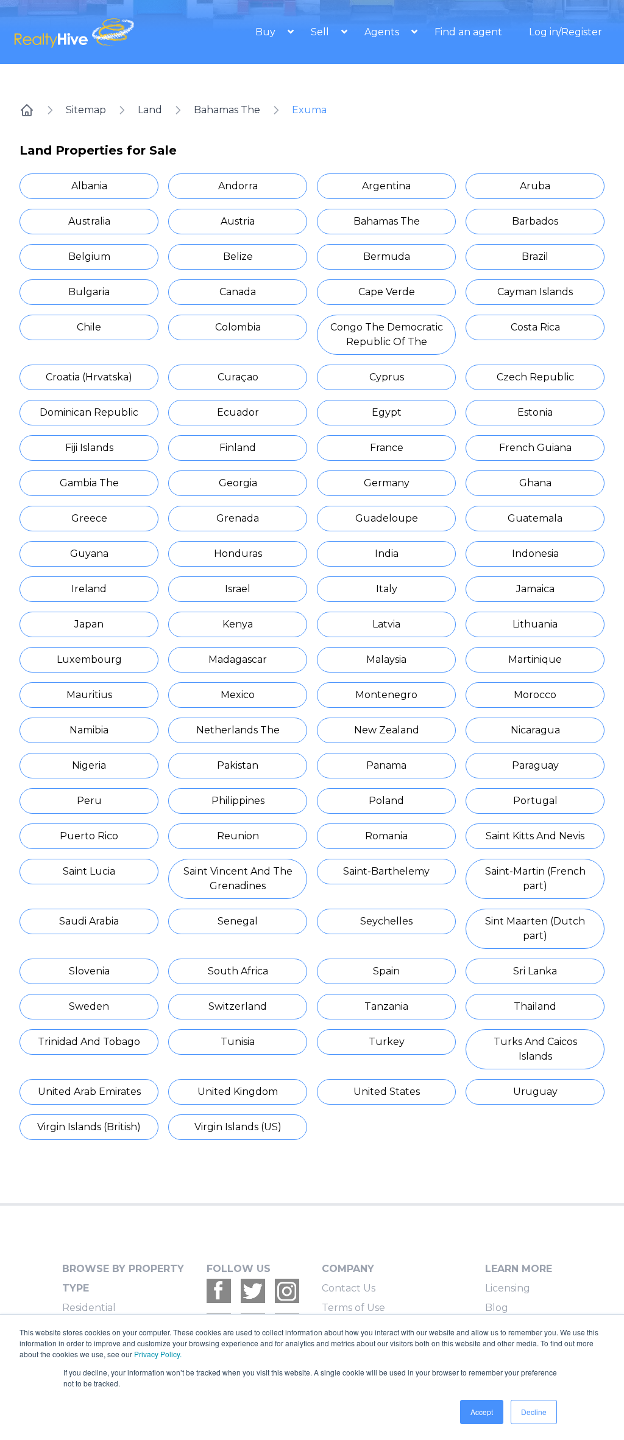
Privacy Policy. (158, 1354)
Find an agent (468, 32)
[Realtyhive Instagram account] (287, 1291)
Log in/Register (565, 32)
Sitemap (86, 110)
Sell (321, 32)
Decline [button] (534, 1412)
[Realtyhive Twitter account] (253, 1291)
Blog (496, 1307)
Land (150, 110)
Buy (266, 32)
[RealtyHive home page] (87, 32)
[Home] (27, 110)
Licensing (507, 1288)
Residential (89, 1307)
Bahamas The (227, 110)
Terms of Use (353, 1307)
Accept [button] (481, 1412)
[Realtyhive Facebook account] (219, 1291)
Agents (383, 32)
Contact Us (348, 1288)
